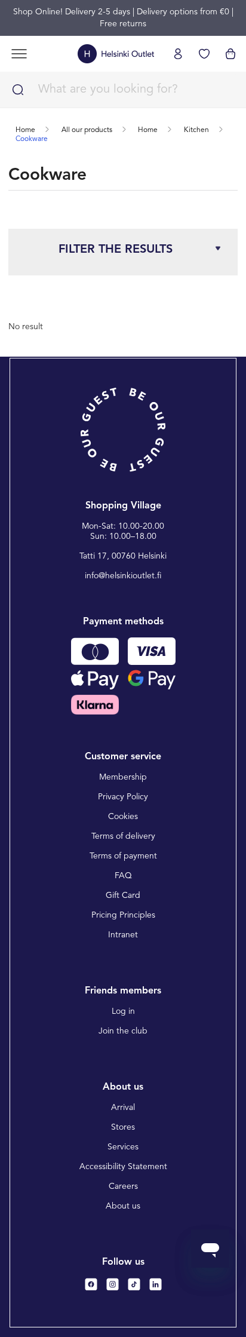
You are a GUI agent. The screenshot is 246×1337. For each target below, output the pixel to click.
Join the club (123, 1031)
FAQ (123, 876)
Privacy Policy (123, 797)
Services (123, 1147)
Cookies (123, 816)
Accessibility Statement (123, 1167)
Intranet (123, 935)
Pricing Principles (123, 915)
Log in (123, 1011)
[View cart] (230, 54)
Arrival (123, 1107)
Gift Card (123, 895)
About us (123, 1206)
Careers (123, 1186)
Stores (123, 1127)
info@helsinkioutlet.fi (123, 576)
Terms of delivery (123, 836)
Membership (123, 777)
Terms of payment (123, 856)
